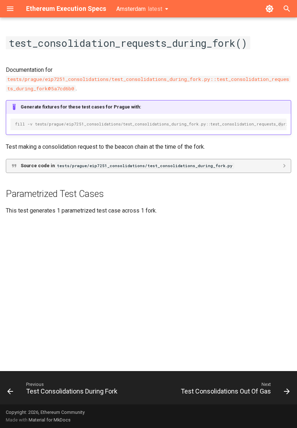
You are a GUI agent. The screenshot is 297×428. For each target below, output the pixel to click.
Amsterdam (139, 8)
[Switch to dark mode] (269, 8)
